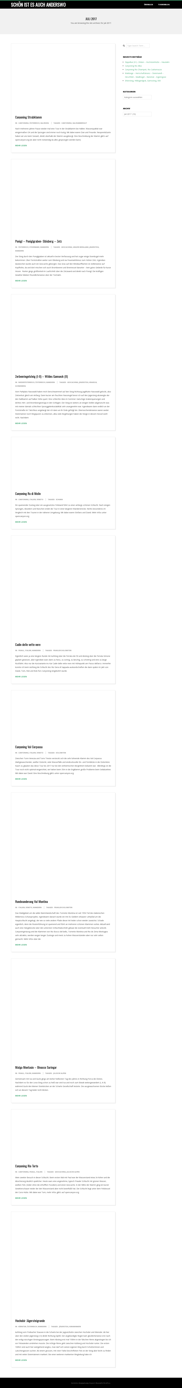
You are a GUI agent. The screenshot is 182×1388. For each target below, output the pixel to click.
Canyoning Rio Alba (133, 66)
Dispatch (92, 1383)
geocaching (66, 247)
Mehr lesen (21, 145)
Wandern (44, 247)
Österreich (34, 123)
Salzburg (44, 123)
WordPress (106, 1383)
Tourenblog (164, 4)
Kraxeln (93, 382)
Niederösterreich (26, 382)
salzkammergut (79, 123)
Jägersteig (94, 247)
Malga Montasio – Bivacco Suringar (36, 1067)
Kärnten (22, 1326)
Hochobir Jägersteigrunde (30, 1320)
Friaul (21, 650)
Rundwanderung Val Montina (31, 901)
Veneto (40, 499)
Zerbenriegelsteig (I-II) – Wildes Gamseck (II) (41, 376)
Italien (32, 499)
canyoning (66, 123)
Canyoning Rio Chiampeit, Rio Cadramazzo (143, 69)
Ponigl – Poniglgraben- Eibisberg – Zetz (38, 241)
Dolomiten (61, 753)
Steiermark (34, 247)
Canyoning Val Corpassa (29, 746)
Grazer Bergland (81, 247)
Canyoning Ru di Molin (28, 493)
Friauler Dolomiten (62, 650)
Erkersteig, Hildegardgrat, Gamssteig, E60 (143, 80)
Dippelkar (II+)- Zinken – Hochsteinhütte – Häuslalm (147, 62)
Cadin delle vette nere (28, 644)
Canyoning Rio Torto (26, 1165)
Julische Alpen (59, 1073)
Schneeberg (20, 386)
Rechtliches (74, 1383)
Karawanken (75, 1326)
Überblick (148, 4)
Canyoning (23, 123)
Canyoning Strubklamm (28, 117)
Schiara (59, 499)
